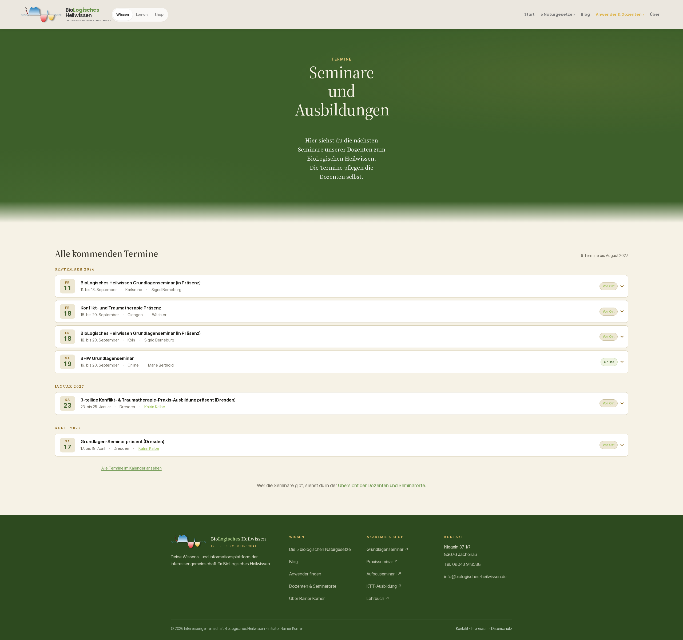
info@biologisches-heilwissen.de (475, 576)
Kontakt (462, 628)
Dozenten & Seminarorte (312, 586)
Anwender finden (305, 574)
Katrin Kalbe (154, 406)
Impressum (480, 628)
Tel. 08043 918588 (462, 564)
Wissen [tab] (122, 14)
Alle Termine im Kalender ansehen (131, 468)
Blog (585, 14)
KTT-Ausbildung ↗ (384, 586)
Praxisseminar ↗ (382, 561)
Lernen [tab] (142, 14)
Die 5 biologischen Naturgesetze (320, 549)
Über (655, 14)
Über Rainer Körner (307, 598)
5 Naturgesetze (557, 14)
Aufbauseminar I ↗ (384, 574)
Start (529, 14)
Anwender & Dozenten (619, 14)
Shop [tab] (159, 14)
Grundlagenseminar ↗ (387, 549)
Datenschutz (501, 628)
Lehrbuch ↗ (378, 598)
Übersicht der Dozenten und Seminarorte (381, 485)
